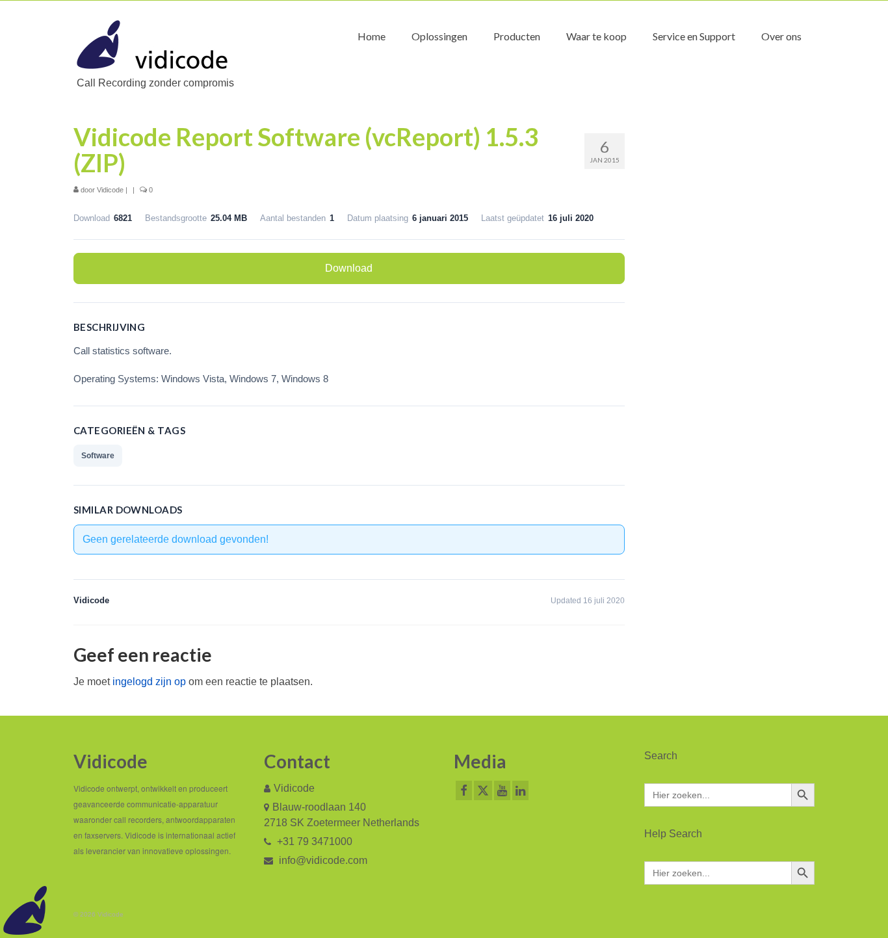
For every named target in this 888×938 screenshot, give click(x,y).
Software (97, 455)
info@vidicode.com (321, 860)
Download (348, 268)
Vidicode (110, 190)
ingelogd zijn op (149, 681)
